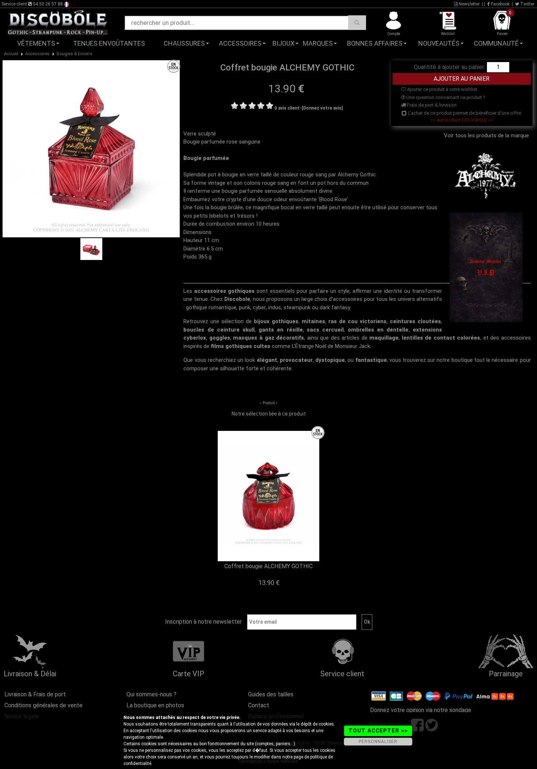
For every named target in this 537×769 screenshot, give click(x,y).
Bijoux (283, 43)
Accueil (11, 53)
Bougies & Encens (74, 53)
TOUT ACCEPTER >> (378, 730)
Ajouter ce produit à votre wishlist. (442, 89)
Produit (269, 403)
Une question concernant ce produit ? (445, 97)
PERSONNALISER (378, 741)
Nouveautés (439, 43)
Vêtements (36, 43)
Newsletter (469, 4)
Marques (318, 43)
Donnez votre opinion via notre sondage (420, 710)
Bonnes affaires (375, 43)
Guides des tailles (270, 694)
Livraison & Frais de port (35, 694)
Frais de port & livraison (431, 105)
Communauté (496, 43)
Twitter (526, 4)
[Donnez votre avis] (322, 108)
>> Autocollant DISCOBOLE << (461, 120)
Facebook (500, 4)
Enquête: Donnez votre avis (463, 54)
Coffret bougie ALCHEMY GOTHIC (268, 566)
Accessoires (240, 43)
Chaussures (184, 43)
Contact (258, 705)
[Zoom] (91, 148)
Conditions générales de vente (43, 705)
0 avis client (287, 108)
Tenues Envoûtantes (109, 43)
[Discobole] (57, 22)
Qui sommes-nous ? (151, 694)
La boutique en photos (155, 705)
